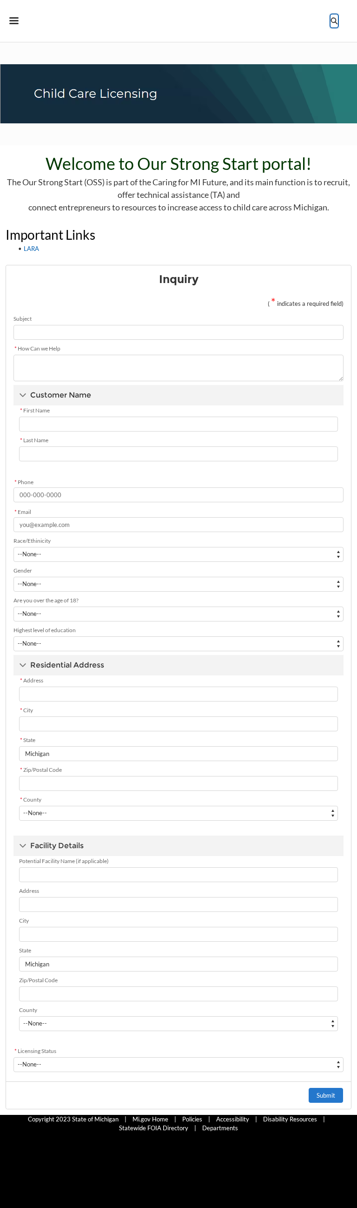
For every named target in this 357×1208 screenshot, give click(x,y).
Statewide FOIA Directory (153, 1128)
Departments (220, 1128)
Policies (192, 1119)
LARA (31, 248)
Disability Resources (290, 1119)
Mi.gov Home (150, 1119)
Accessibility (232, 1119)
